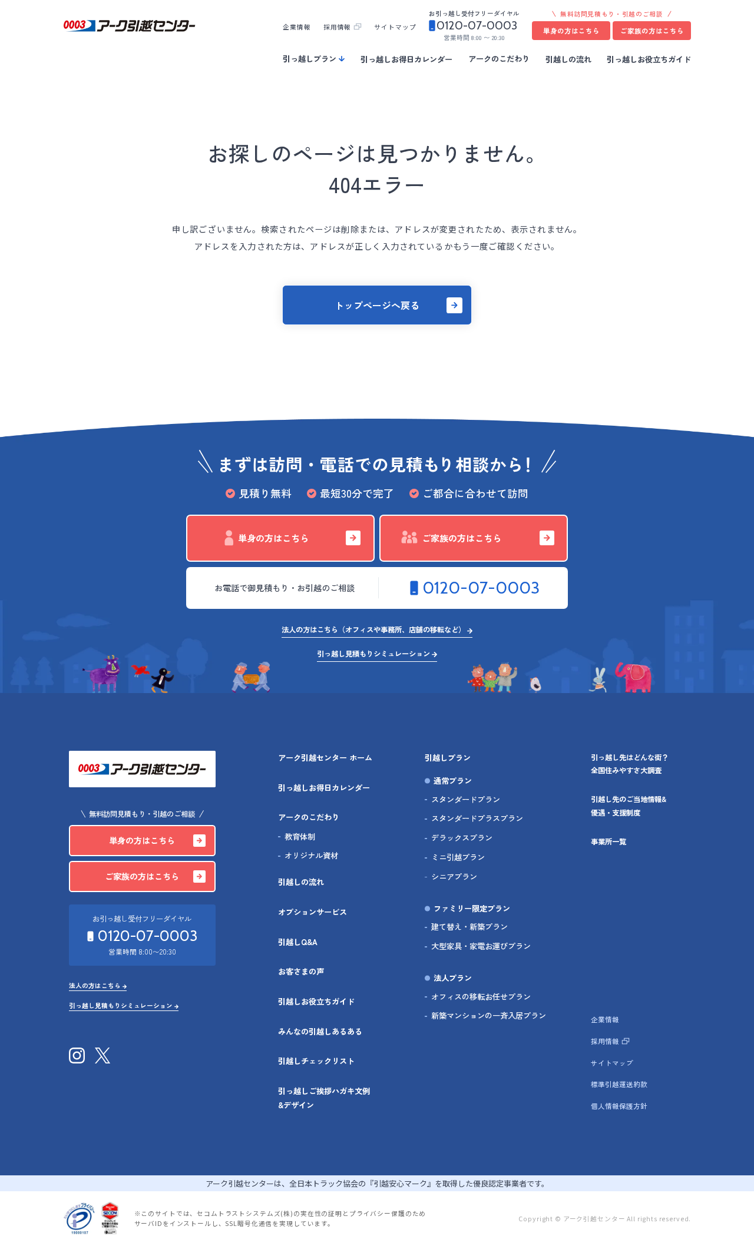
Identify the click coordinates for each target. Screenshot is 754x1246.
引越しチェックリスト (316, 1060)
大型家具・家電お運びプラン (481, 946)
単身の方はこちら (571, 30)
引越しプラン (448, 757)
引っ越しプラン (309, 58)
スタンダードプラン (465, 799)
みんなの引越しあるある (320, 1031)
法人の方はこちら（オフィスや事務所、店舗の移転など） (373, 629)
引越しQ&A (298, 941)
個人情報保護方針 (619, 1106)
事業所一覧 (608, 841)
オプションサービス (312, 911)
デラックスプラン (461, 837)
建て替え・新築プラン (469, 926)
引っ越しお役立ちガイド (649, 58)
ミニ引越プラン (458, 857)
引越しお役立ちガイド (316, 1001)
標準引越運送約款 (619, 1084)
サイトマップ (395, 26)
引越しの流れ (568, 58)
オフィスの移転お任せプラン (481, 996)
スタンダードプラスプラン (477, 818)
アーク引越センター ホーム (325, 757)
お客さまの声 (301, 971)
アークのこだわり (499, 58)
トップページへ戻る (377, 305)
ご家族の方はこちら (652, 30)
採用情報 (337, 26)
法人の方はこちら (95, 986)
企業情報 (296, 26)
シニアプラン (454, 876)
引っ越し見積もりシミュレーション (373, 653)
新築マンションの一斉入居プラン (488, 1015)
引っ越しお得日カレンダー (406, 58)
